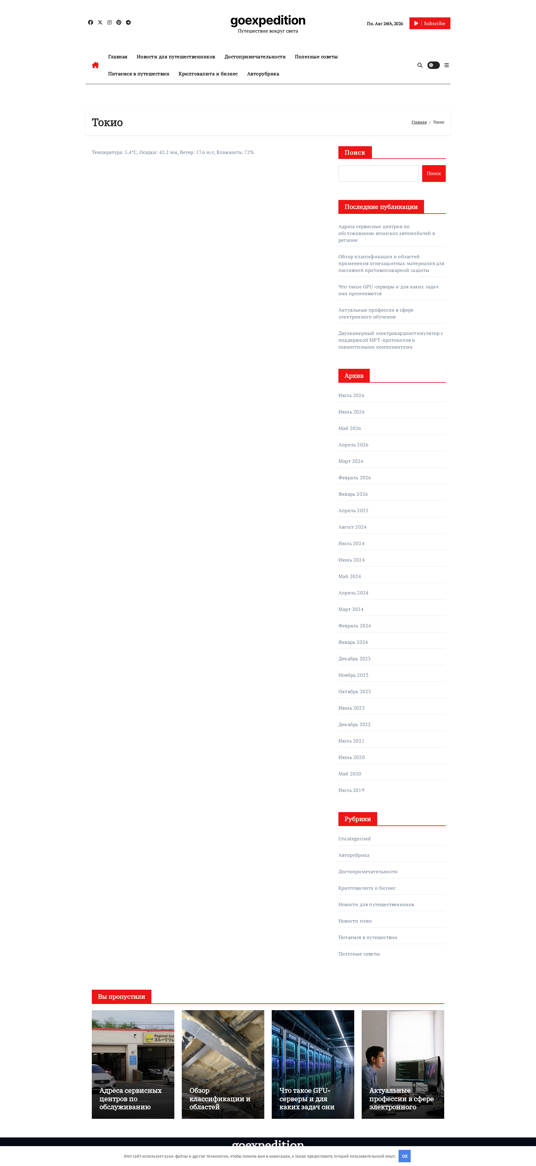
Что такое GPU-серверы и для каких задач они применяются (307, 1102)
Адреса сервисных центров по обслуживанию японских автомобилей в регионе (386, 233)
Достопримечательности (255, 56)
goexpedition (268, 20)
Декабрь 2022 (354, 724)
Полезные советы (316, 56)
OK (405, 1156)
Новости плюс (355, 920)
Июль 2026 (351, 395)
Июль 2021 (351, 740)
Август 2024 (352, 526)
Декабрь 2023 (354, 658)
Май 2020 (349, 773)
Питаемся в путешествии (138, 73)
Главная (117, 56)
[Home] (95, 65)
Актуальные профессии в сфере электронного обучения (376, 313)
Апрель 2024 (353, 592)
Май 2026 (349, 428)
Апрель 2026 (353, 444)
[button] (446, 65)
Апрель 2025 (353, 510)
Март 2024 (351, 609)
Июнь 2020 (351, 757)
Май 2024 (349, 576)
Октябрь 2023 (354, 691)
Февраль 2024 (354, 625)
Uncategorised (354, 838)
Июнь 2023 (351, 707)
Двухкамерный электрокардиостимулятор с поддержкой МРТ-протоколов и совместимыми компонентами (390, 340)
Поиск (355, 152)
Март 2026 (351, 461)
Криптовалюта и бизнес (208, 73)
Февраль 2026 (354, 477)
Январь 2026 (353, 493)
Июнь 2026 (351, 411)
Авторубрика (263, 73)
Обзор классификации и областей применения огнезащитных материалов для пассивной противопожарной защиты (391, 263)
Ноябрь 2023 (353, 674)
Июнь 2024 (351, 559)
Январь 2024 (353, 642)
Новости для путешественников (176, 56)
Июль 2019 (351, 790)
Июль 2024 (351, 543)
